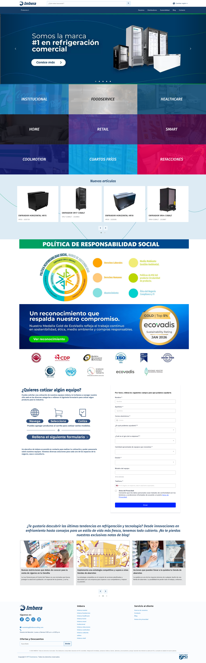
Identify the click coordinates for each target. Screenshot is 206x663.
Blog (174, 10)
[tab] (102, 605)
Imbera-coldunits (82, 632)
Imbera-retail (81, 638)
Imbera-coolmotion (83, 630)
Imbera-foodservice (83, 613)
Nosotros (141, 10)
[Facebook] (22, 619)
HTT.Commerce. (32, 657)
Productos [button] (24, 10)
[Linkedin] (39, 619)
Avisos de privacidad (141, 619)
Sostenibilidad (165, 10)
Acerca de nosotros (141, 610)
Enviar (67, 644)
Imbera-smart (81, 621)
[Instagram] (33, 619)
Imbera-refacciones (83, 627)
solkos (79, 635)
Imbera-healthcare (83, 616)
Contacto (182, 10)
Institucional (81, 624)
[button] (180, 3)
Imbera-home (81, 618)
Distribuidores (152, 10)
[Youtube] (28, 619)
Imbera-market (82, 610)
